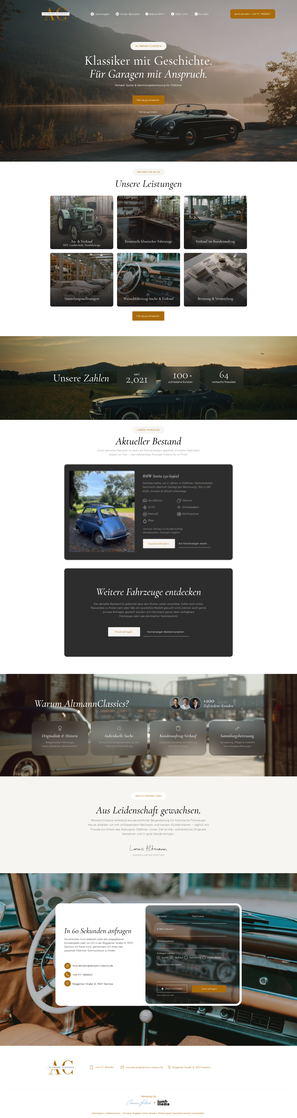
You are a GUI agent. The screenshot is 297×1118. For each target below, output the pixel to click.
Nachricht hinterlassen (169, 964)
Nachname (198, 916)
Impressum (98, 1113)
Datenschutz (113, 1113)
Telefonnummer (165, 941)
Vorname (162, 916)
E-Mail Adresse (165, 929)
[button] (172, 988)
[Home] (91, 1067)
